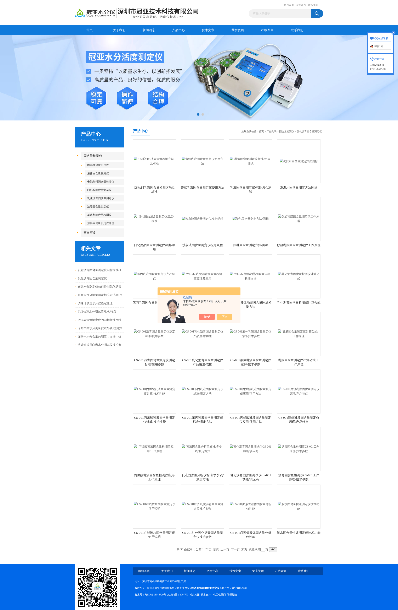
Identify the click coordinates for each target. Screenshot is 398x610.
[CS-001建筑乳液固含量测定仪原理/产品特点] (298, 391)
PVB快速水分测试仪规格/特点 (97, 311)
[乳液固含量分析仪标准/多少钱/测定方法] (202, 448)
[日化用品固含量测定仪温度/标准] (154, 218)
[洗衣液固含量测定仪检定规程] (202, 218)
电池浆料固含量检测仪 (100, 181)
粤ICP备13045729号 (155, 594)
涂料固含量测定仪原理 (100, 223)
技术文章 (208, 30)
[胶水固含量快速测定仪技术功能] (298, 506)
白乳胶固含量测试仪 (99, 189)
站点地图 (195, 594)
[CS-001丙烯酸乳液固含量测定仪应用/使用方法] (250, 391)
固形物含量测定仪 (98, 165)
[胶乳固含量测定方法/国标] (251, 218)
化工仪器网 (219, 594)
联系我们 (313, 5)
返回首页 (289, 5)
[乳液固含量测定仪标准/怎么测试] (250, 161)
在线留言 (301, 5)
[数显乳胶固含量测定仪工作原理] (298, 218)
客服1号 (378, 46)
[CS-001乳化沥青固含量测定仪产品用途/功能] (202, 333)
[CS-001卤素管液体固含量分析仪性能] (250, 506)
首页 (89, 30)
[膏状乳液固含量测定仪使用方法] (202, 161)
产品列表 (272, 131)
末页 (244, 549)
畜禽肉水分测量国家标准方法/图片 (100, 295)
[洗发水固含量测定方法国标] (299, 161)
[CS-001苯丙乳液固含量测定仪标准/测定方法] (202, 391)
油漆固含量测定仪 (98, 206)
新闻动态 (149, 30)
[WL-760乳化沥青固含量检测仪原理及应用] (202, 276)
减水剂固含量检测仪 (99, 214)
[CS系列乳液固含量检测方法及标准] (154, 161)
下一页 (235, 549)
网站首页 (144, 571)
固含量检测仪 (93, 155)
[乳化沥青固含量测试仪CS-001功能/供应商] (250, 448)
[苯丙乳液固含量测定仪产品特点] (154, 276)
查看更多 (90, 232)
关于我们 (119, 30)
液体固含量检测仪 (98, 173)
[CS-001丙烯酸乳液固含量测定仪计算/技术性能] (154, 391)
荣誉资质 (238, 30)
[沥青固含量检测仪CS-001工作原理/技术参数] (298, 448)
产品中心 (178, 30)
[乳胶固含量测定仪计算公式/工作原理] (298, 333)
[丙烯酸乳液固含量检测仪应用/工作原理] (154, 448)
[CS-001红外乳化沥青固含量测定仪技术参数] (202, 506)
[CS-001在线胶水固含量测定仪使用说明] (154, 506)
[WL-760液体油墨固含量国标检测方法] (250, 276)
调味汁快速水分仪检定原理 (95, 303)
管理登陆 (232, 594)
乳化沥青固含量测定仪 (100, 198)
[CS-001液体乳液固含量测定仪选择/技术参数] (250, 333)
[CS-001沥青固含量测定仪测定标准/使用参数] (154, 333)
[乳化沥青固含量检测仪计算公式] (298, 276)
